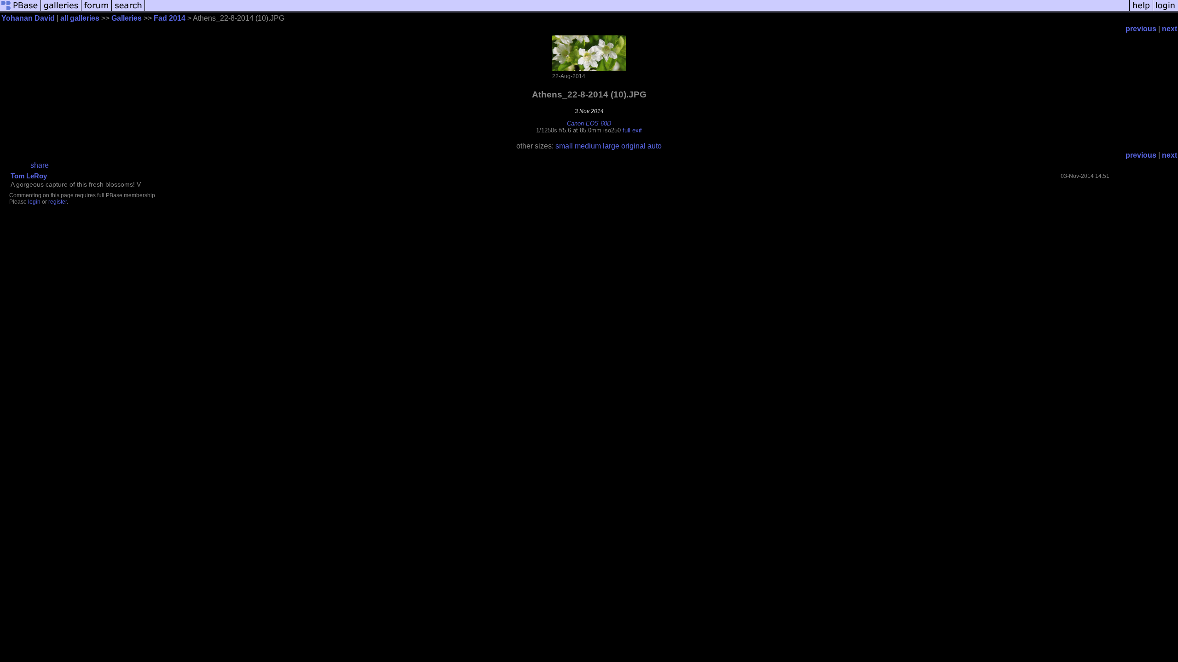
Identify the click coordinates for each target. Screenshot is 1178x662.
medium (588, 146)
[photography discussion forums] (96, 10)
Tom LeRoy (29, 176)
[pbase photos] (20, 10)
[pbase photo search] (128, 10)
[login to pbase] (1165, 10)
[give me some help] (1141, 10)
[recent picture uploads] (61, 10)
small (564, 146)
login (34, 202)
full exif (632, 130)
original (633, 146)
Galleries (126, 18)
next (1169, 29)
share (39, 165)
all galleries (79, 18)
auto (654, 146)
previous (1141, 29)
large (611, 146)
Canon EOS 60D (589, 123)
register (57, 202)
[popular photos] (637, 10)
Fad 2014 (169, 18)
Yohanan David (28, 18)
